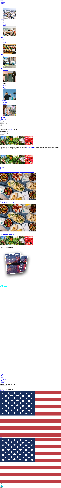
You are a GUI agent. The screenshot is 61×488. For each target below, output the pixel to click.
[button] (30, 461)
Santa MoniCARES (3, 379)
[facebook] (1, 291)
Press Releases (3, 375)
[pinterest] (1, 368)
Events (2, 54)
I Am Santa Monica (3, 381)
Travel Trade (2, 118)
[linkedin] (1, 367)
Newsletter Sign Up (2, 390)
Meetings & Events (3, 4)
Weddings (2, 3)
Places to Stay (3, 68)
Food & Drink (3, 37)
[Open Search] (3, 121)
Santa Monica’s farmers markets (30, 147)
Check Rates (1, 120)
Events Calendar (10, 129)
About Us (2, 378)
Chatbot (2, 377)
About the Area (3, 6)
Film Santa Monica (3, 117)
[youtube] (1, 366)
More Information (29, 485)
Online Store (2, 382)
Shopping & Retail (3, 100)
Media (2, 376)
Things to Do (2, 19)
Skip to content (1, 0)
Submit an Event (3, 2)
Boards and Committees (4, 380)
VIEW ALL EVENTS (2, 167)
